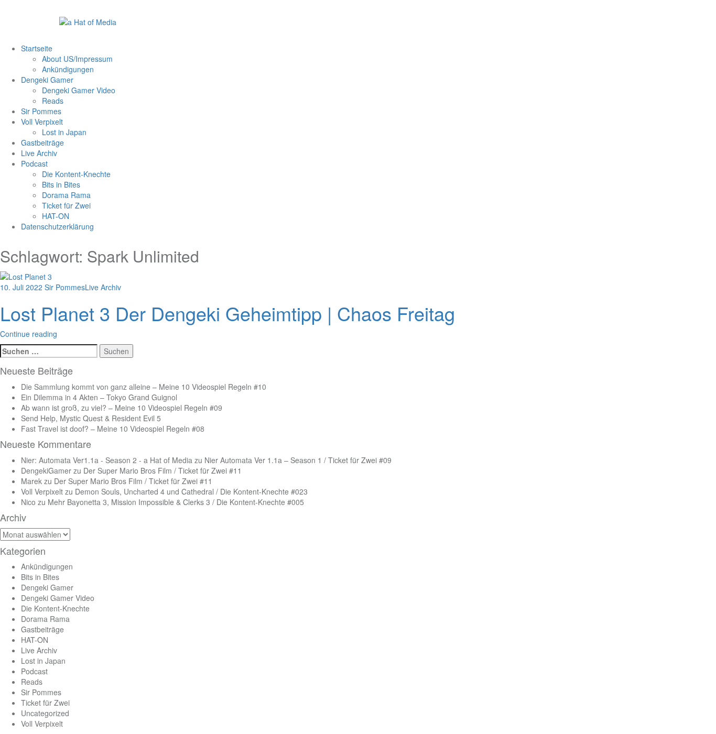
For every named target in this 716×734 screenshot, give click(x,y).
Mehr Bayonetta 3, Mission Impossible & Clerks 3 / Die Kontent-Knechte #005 (176, 502)
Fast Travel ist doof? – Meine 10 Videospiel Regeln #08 (112, 428)
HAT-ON (55, 216)
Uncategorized (45, 713)
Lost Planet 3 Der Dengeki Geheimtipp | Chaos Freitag (227, 313)
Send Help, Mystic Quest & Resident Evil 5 (91, 418)
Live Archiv (39, 153)
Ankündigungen (68, 69)
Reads (52, 100)
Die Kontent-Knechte (76, 174)
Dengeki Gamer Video (78, 90)
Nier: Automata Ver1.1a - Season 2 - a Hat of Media (106, 460)
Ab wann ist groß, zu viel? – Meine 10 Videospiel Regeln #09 (121, 407)
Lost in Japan (64, 132)
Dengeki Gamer (47, 79)
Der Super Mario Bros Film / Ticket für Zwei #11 (162, 470)
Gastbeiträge (42, 142)
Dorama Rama (66, 195)
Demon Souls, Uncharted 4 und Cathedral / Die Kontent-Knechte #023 (191, 491)
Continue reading (28, 333)
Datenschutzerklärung (57, 226)
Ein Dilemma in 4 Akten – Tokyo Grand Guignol (99, 397)
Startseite (36, 48)
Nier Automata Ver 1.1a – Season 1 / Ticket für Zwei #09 (298, 460)
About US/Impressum (77, 58)
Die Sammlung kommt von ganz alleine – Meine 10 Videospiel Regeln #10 (143, 386)
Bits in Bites (61, 184)
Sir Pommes (41, 111)
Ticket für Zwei (66, 205)
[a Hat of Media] (87, 21)
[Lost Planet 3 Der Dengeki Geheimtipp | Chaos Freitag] (26, 275)
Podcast (34, 163)
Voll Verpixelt (42, 121)
